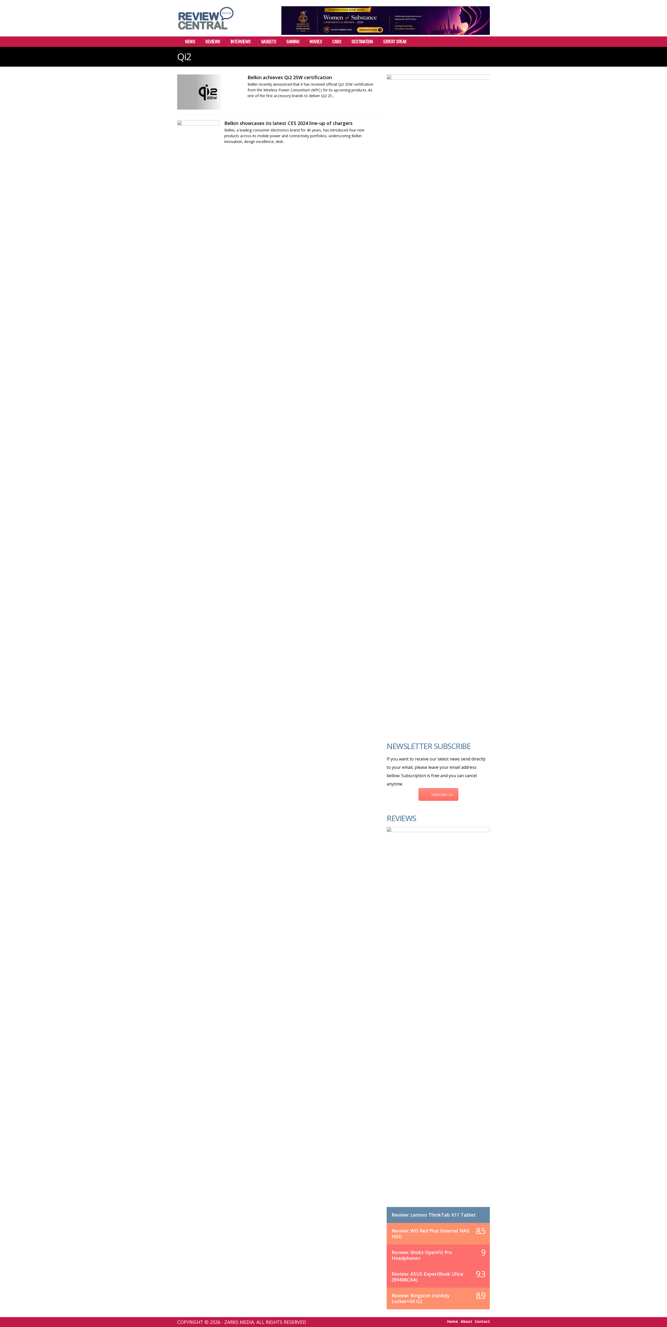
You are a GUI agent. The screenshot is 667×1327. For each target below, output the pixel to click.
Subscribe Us (442, 794)
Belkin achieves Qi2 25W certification (290, 77)
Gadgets (268, 41)
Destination (362, 41)
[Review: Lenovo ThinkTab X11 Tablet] (438, 1022)
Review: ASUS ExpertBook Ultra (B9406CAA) (427, 1277)
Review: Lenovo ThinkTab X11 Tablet (434, 1215)
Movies (316, 41)
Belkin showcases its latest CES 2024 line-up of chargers (288, 123)
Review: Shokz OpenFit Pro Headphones (422, 1255)
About (466, 1321)
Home (452, 1321)
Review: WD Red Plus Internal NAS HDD (430, 1234)
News (190, 41)
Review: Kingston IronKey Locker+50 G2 (421, 1298)
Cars (336, 41)
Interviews (241, 41)
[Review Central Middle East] (205, 31)
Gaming (292, 41)
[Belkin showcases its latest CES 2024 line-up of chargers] (198, 137)
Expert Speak (394, 41)
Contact (482, 1321)
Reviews (212, 41)
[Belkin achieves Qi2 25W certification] (209, 92)
